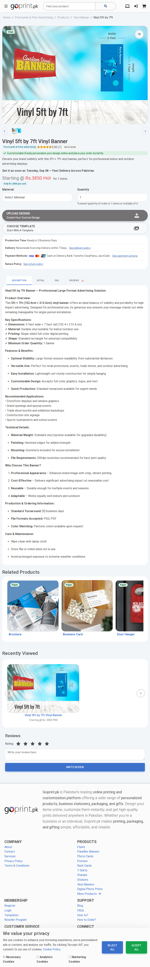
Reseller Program (15, 919)
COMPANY (13, 842)
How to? (82, 915)
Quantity (83, 189)
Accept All (136, 947)
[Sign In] (136, 6)
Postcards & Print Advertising (20, 147)
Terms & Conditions (16, 865)
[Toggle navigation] (6, 6)
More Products (87, 894)
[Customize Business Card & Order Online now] (87, 605)
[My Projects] (127, 6)
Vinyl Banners (85, 884)
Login (7, 910)
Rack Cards (84, 865)
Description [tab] (19, 280)
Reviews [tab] (76, 280)
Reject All (112, 947)
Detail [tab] (40, 280)
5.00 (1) (56, 147)
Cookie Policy (52, 949)
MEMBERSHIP (16, 900)
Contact (9, 851)
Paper (15, 585)
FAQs (80, 910)
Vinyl (10, 32)
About (8, 847)
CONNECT (85, 926)
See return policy (33, 264)
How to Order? (86, 919)
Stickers (82, 879)
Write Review (75, 767)
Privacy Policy (13, 861)
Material (8, 189)
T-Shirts (82, 870)
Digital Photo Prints (90, 889)
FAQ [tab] (57, 280)
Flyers (81, 847)
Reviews (12, 735)
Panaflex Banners (88, 851)
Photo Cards (85, 856)
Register (9, 905)
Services (10, 856)
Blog (80, 905)
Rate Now (70, 147)
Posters (82, 861)
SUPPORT (85, 900)
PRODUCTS (87, 842)
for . (60, 178)
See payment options (125, 255)
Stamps (82, 875)
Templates (11, 915)
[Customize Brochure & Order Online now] (33, 605)
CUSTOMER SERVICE (22, 926)
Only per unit (15, 183)
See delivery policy (80, 247)
